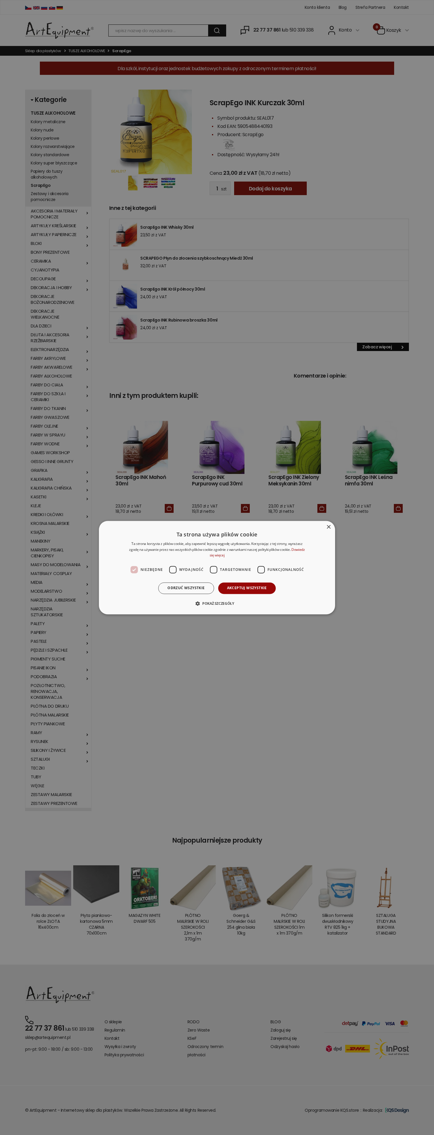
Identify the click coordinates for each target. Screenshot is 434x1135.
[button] (217, 603)
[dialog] (217, 567)
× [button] (328, 527)
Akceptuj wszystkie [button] (247, 588)
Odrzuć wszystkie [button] (186, 588)
